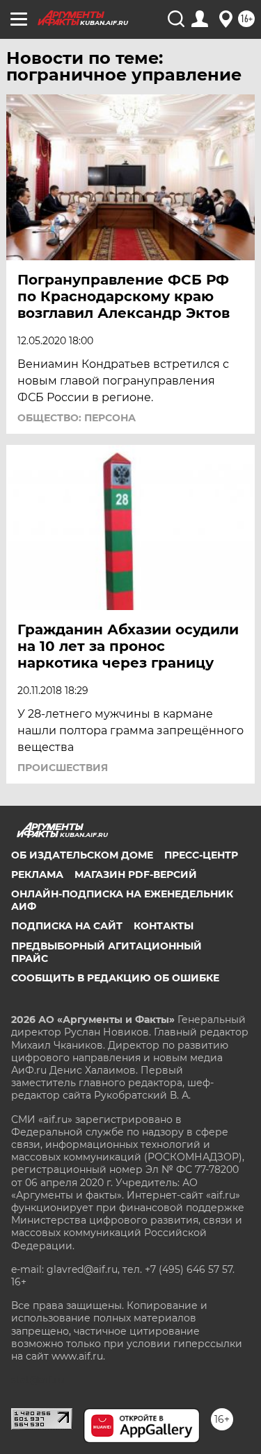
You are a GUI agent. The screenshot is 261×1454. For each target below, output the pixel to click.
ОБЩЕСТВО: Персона (76, 418)
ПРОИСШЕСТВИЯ (62, 767)
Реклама (37, 874)
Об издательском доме (82, 855)
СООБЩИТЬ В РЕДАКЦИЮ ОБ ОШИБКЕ (115, 978)
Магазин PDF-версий (135, 874)
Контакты (163, 926)
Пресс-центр (201, 855)
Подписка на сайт (66, 926)
